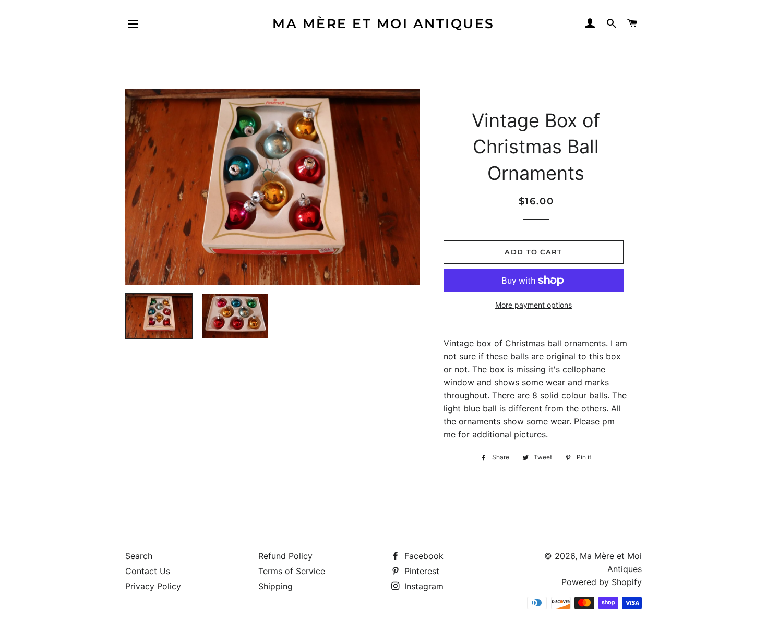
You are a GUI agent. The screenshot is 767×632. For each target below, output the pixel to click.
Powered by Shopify (601, 582)
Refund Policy (285, 556)
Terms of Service (291, 571)
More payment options (533, 304)
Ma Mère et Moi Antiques (383, 23)
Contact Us (147, 571)
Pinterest (420, 571)
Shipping (275, 586)
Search (138, 556)
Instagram (423, 586)
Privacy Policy (153, 586)
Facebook (423, 556)
